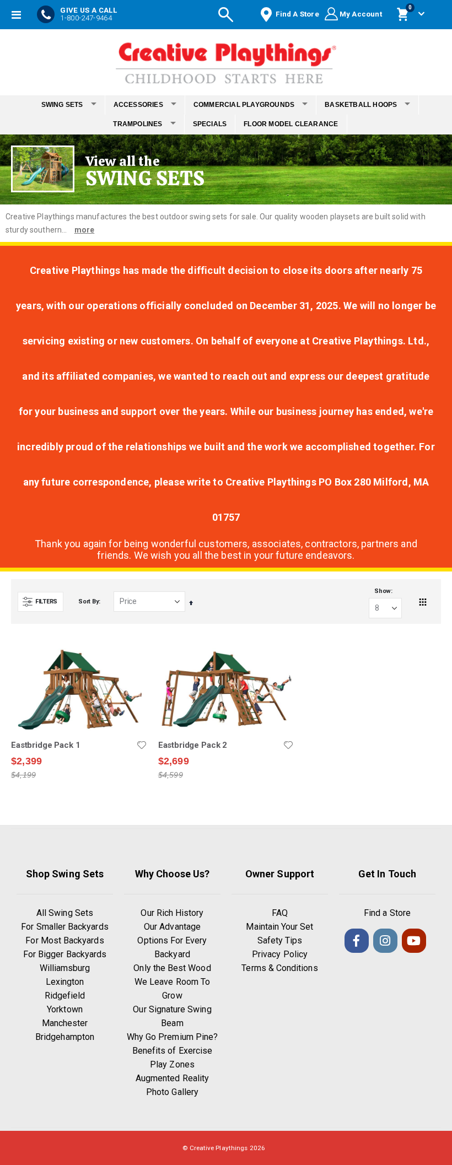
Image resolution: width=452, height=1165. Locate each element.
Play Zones (172, 1064)
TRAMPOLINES (137, 124)
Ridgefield (65, 995)
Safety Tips (280, 940)
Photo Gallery (172, 1092)
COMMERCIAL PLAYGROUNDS (243, 105)
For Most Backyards (64, 940)
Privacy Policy (280, 954)
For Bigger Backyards (64, 954)
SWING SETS (62, 105)
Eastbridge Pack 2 (192, 745)
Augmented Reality (172, 1078)
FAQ (280, 913)
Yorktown (65, 1009)
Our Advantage (172, 926)
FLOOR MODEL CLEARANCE (291, 124)
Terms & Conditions (279, 968)
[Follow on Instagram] (385, 941)
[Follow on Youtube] (414, 941)
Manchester (65, 1023)
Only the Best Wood (172, 968)
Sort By (88, 601)
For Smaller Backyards (64, 926)
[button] (141, 745)
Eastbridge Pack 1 (45, 745)
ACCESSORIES (138, 105)
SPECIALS (210, 124)
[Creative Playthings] (226, 59)
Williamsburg (65, 968)
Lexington (65, 982)
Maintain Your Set (279, 926)
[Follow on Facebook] (357, 941)
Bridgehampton (64, 1037)
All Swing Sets (64, 913)
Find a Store (387, 913)
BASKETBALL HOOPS (361, 105)
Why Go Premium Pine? (172, 1037)
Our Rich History (172, 913)
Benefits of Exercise (172, 1050)
